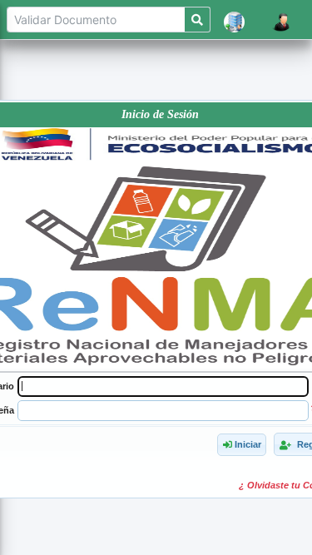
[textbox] (163, 386)
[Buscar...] (197, 19)
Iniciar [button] (245, 444)
